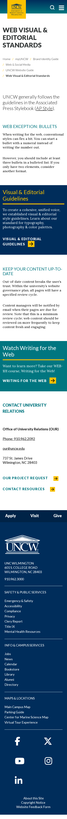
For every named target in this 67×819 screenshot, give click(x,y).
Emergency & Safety (18, 601)
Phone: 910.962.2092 (19, 439)
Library (9, 674)
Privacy (9, 616)
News (8, 659)
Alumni (9, 679)
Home (7, 59)
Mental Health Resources (22, 631)
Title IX (9, 626)
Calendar (10, 664)
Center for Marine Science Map (26, 717)
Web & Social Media (17, 64)
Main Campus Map (17, 707)
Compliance (12, 611)
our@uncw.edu (14, 448)
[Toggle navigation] (61, 8)
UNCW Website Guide (19, 70)
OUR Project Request (25, 478)
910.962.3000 (14, 579)
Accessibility (13, 606)
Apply (10, 516)
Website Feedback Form (33, 807)
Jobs (7, 654)
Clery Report (13, 621)
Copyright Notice (33, 802)
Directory (11, 685)
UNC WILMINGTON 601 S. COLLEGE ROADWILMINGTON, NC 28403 (23, 567)
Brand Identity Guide (46, 59)
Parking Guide (14, 712)
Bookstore (11, 669)
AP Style (44, 108)
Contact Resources (24, 489)
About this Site (33, 798)
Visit (34, 516)
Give (57, 516)
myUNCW (21, 59)
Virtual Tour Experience (21, 722)
